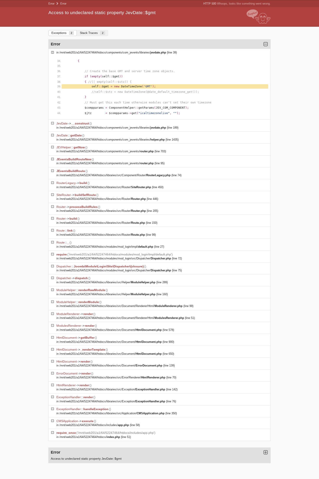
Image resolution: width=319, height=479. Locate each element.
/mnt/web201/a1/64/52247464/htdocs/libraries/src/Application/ (111, 413)
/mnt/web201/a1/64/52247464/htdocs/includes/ (94, 425)
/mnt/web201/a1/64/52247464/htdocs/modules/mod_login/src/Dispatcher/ (115, 258)
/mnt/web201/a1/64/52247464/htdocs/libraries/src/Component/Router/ (115, 175)
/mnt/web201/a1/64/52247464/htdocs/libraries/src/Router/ (105, 187)
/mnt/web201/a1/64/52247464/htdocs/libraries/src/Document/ (110, 329)
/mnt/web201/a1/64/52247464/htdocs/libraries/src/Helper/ (107, 282)
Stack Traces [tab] (92, 33)
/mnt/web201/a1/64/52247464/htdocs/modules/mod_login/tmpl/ (106, 246)
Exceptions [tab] (61, 33)
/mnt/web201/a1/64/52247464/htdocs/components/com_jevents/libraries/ (112, 52)
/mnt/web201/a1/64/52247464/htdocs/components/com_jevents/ (106, 151)
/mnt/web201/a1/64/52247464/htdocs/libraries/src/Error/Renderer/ (112, 377)
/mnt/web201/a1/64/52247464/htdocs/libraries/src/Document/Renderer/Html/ (121, 306)
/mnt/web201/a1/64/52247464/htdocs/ (89, 437)
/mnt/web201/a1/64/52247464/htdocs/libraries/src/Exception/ (112, 389)
